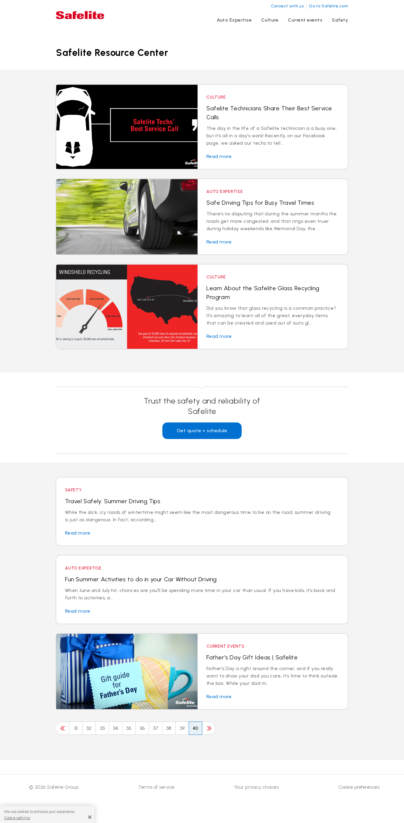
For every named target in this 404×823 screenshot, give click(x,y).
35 (129, 728)
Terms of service (156, 787)
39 (182, 728)
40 (195, 728)
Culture (269, 20)
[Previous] (62, 728)
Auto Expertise (234, 20)
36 (142, 728)
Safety (340, 20)
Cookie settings (17, 817)
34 (115, 728)
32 (89, 728)
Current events (305, 20)
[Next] (209, 728)
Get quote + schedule (202, 430)
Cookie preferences (358, 787)
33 (102, 728)
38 (169, 728)
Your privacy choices (256, 787)
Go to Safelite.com (328, 6)
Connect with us (287, 6)
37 (156, 728)
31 (76, 728)
